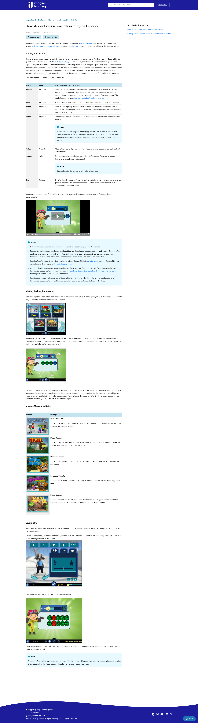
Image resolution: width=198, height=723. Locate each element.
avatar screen (93, 261)
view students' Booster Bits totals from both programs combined (91, 271)
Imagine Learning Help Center (36, 20)
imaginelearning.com (36, 716)
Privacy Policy (31, 719)
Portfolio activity (63, 62)
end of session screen (65, 264)
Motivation (74, 20)
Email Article (52, 37)
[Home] (37, 5)
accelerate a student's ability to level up (88, 98)
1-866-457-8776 (33, 713)
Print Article (34, 37)
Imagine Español (62, 20)
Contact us (162, 5)
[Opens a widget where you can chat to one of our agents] (189, 719)
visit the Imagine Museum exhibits (45, 46)
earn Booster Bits (85, 43)
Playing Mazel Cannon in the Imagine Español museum (149, 34)
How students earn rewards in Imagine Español (145, 29)
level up (75, 46)
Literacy (51, 20)
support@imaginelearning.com (40, 710)
